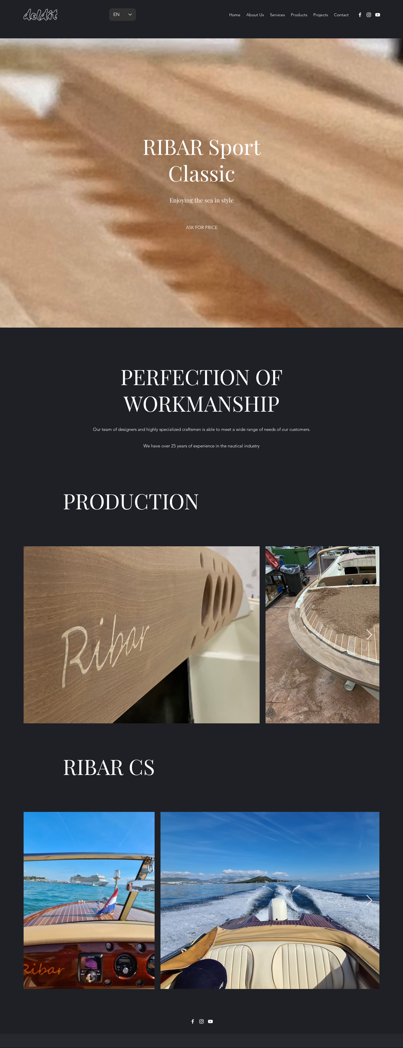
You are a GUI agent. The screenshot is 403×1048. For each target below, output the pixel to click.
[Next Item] (369, 635)
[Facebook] (360, 15)
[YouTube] (378, 15)
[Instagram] (369, 15)
